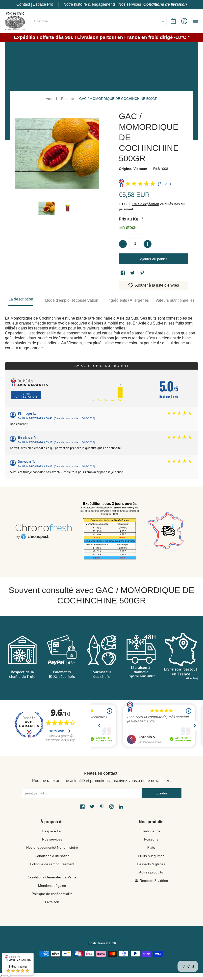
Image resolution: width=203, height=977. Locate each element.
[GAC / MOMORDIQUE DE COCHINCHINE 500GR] (46, 208)
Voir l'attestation (26, 395)
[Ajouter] (148, 244)
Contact (23, 4)
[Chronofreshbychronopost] (43, 532)
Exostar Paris (96, 943)
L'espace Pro (52, 831)
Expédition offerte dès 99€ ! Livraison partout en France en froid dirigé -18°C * (101, 37)
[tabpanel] (101, 328)
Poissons (151, 839)
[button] (173, 21)
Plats (151, 847)
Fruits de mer (151, 831)
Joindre (161, 793)
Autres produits (151, 872)
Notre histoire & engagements (89, 4)
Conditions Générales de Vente (52, 877)
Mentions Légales (52, 886)
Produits (67, 99)
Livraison (52, 902)
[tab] (20, 300)
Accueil (51, 99)
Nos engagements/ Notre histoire (52, 847)
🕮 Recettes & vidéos (151, 881)
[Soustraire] (123, 244)
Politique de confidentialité (52, 894)
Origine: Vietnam (133, 169)
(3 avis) (164, 183)
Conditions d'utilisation (52, 856)
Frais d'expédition (145, 204)
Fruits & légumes (151, 856)
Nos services (129, 4)
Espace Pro (43, 4)
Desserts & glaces (151, 864)
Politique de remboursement (52, 864)
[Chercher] (163, 21)
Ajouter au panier (153, 259)
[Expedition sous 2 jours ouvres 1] (109, 532)
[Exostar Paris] (15, 21)
